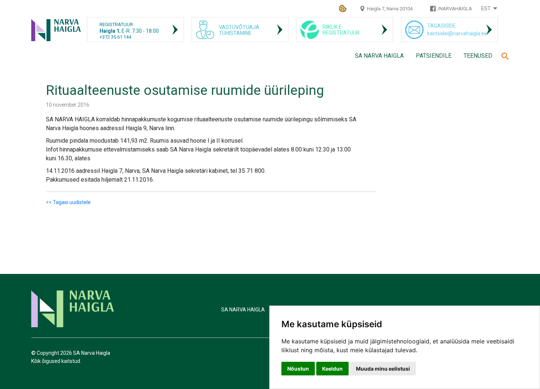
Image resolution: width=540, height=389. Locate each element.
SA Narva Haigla (379, 55)
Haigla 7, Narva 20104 (390, 8)
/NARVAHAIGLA (455, 8)
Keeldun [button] (332, 368)
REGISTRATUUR (116, 24)
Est (486, 8)
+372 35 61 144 (115, 37)
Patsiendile (433, 55)
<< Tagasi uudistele (68, 202)
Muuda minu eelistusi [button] (383, 368)
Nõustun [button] (298, 368)
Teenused (478, 55)
